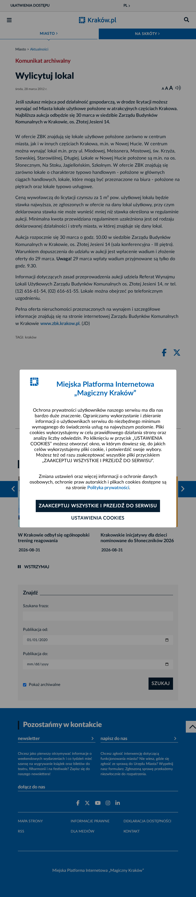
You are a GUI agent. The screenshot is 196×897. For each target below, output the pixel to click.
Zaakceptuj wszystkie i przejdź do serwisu (98, 506)
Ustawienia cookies (98, 518)
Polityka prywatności (108, 488)
